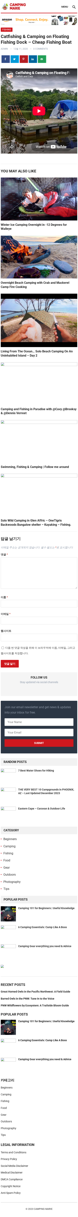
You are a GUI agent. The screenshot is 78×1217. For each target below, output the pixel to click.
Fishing (6, 29)
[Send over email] (42, 59)
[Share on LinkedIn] (33, 59)
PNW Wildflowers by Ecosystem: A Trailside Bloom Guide (35, 1005)
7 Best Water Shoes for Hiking (36, 770)
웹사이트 (6, 630)
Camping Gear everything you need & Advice (44, 946)
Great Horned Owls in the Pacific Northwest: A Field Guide (35, 991)
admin (4, 49)
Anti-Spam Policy (11, 1192)
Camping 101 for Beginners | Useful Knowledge (46, 908)
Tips (6, 889)
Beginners (10, 839)
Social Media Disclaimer (14, 1165)
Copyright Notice (10, 1186)
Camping (9, 846)
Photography (12, 882)
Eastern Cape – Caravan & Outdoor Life (41, 808)
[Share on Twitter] (15, 59)
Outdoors (9, 874)
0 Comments (40, 49)
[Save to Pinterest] (24, 59)
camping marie (43, 1208)
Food (6, 860)
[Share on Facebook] (6, 59)
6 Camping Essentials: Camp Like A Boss (42, 927)
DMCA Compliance (12, 1179)
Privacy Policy (9, 1159)
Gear (6, 867)
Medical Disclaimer (12, 1172)
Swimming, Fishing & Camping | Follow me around (35, 467)
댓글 (4, 554)
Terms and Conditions (13, 1152)
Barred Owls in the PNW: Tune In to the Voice (27, 998)
